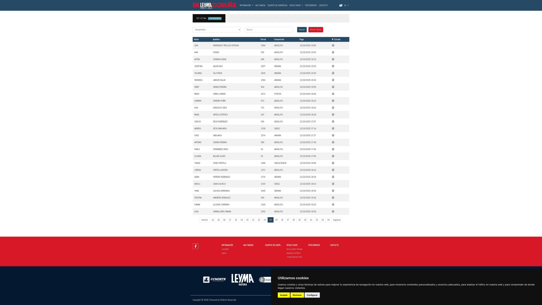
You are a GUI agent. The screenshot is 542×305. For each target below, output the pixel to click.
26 (282, 219)
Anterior (204, 219)
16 (224, 219)
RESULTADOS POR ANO (294, 249)
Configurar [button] (312, 295)
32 (317, 219)
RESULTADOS (292, 245)
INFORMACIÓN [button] (245, 5)
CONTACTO (323, 5)
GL (345, 5)
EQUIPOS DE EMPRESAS (277, 5)
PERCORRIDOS (311, 5)
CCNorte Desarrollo (228, 299)
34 (328, 219)
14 (213, 219)
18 (236, 219)
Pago (302, 39)
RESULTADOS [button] (295, 5)
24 (270, 219)
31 (311, 219)
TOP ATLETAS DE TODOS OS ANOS (296, 257)
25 (276, 219)
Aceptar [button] (284, 295)
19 (242, 219)
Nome (196, 39)
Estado (337, 39)
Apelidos (216, 39)
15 (218, 219)
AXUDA (224, 253)
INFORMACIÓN (227, 245)
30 (305, 219)
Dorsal (263, 39)
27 (288, 219)
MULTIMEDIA (260, 5)
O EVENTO (225, 249)
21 (253, 219)
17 (230, 219)
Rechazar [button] (297, 295)
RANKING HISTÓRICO (294, 253)
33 (323, 219)
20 (247, 219)
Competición (279, 39)
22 (259, 219)
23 (265, 219)
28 (294, 219)
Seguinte (337, 219)
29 (299, 219)
